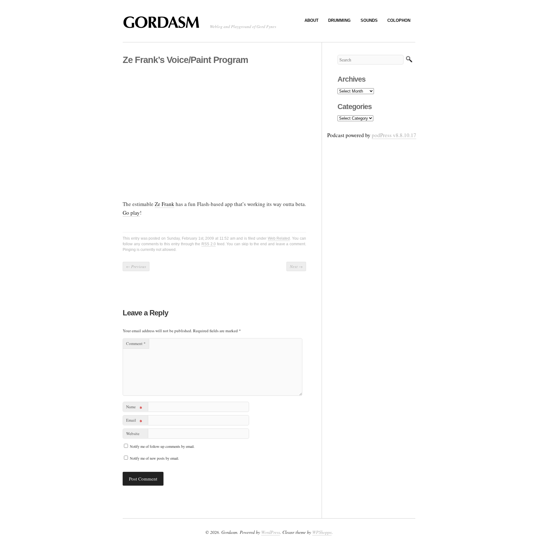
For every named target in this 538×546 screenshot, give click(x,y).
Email (134, 421)
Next (296, 266)
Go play (131, 212)
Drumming (339, 20)
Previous (136, 266)
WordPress (270, 532)
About (311, 20)
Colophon (398, 20)
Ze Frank (164, 204)
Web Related (279, 238)
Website (132, 433)
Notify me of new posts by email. (154, 458)
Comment (136, 343)
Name (134, 408)
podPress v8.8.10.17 (394, 135)
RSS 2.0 (208, 244)
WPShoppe (322, 532)
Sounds (369, 20)
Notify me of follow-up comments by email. (162, 446)
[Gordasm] (163, 25)
